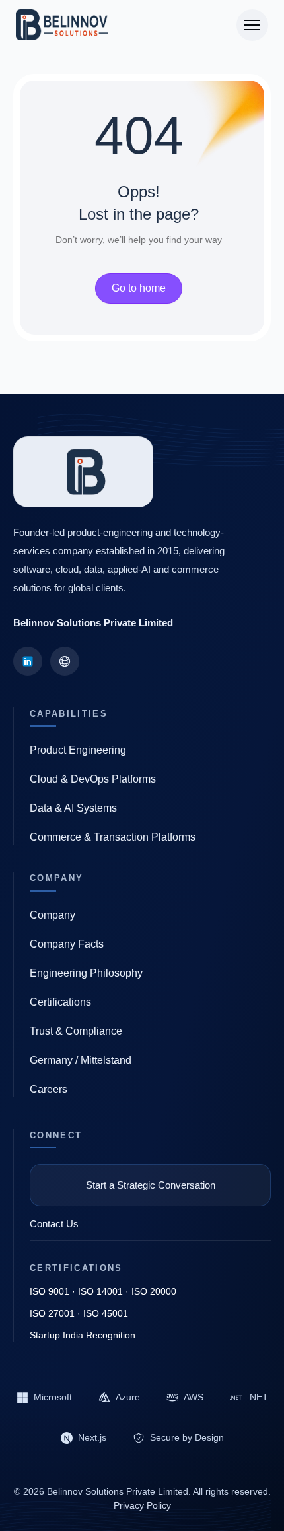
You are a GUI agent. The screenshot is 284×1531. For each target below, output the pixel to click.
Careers (48, 1089)
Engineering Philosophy (86, 973)
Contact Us (54, 1223)
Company (52, 915)
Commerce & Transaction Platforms (112, 837)
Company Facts (67, 944)
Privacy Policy (142, 1505)
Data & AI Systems (73, 808)
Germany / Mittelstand (80, 1060)
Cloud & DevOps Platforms (93, 779)
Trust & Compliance (76, 1031)
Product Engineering (78, 750)
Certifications (60, 1002)
